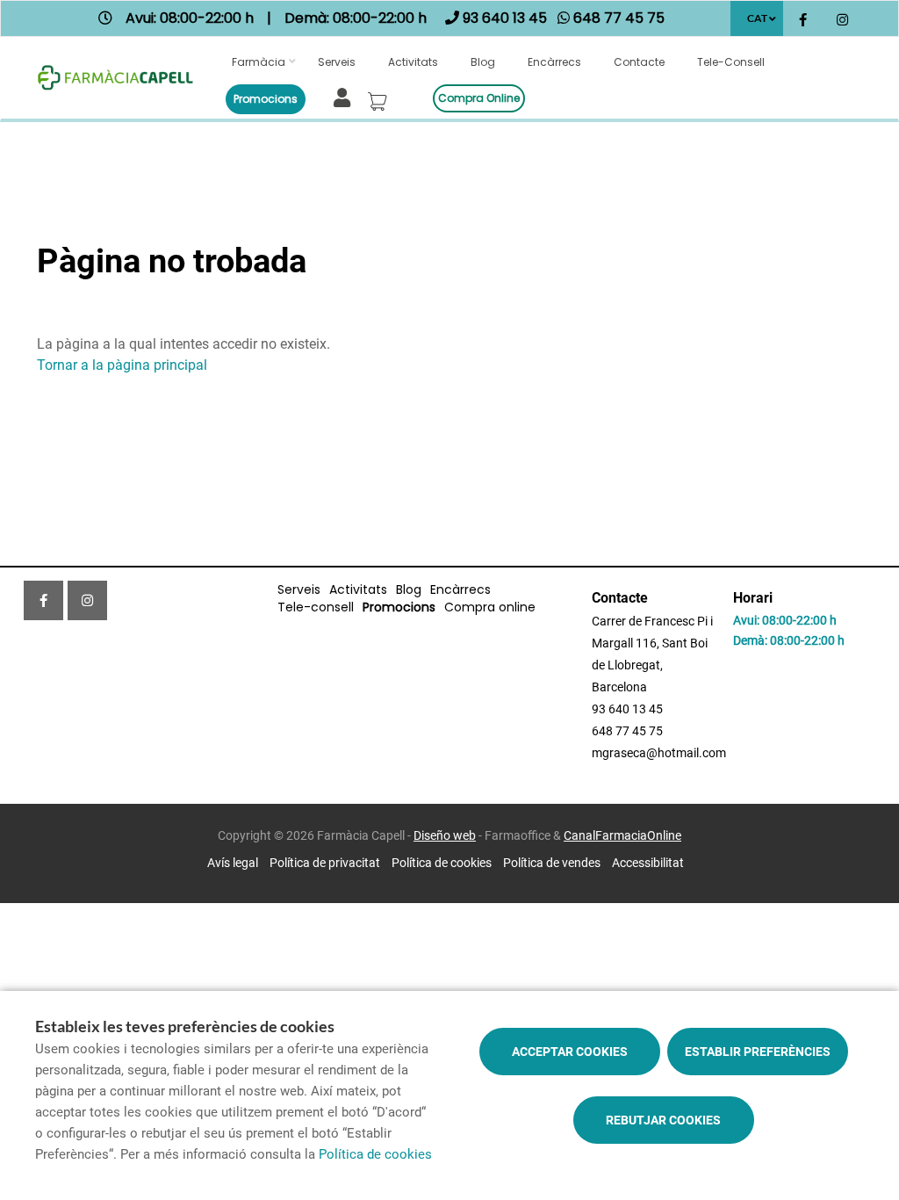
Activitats (413, 61)
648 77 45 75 (627, 731)
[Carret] (380, 96)
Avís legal (232, 863)
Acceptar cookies (570, 1052)
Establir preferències (758, 1052)
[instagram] (842, 20)
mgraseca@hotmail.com (659, 753)
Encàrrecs (554, 61)
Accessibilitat (648, 863)
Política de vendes (552, 863)
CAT (757, 18)
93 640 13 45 (627, 709)
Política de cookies (442, 863)
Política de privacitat (325, 863)
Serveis (337, 61)
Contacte (639, 61)
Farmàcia (258, 61)
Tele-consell (731, 61)
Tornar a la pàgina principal (122, 365)
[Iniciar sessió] (345, 96)
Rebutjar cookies (663, 1120)
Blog (483, 61)
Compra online (479, 97)
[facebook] (803, 20)
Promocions (266, 98)
